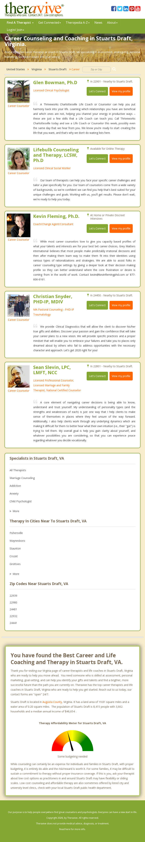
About (111, 22)
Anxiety (14, 493)
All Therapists (18, 470)
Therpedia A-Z (77, 22)
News (98, 22)
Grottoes (15, 564)
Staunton (15, 548)
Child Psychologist (21, 501)
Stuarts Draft (58, 69)
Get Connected (48, 22)
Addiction (15, 486)
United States (15, 69)
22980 (13, 602)
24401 (13, 609)
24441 (13, 623)
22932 (13, 616)
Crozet (14, 556)
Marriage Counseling (22, 478)
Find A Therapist (19, 22)
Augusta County (52, 702)
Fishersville (16, 533)
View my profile (121, 91)
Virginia (37, 69)
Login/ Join (14, 30)
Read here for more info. (72, 829)
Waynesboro (17, 540)
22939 (13, 595)
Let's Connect (97, 91)
